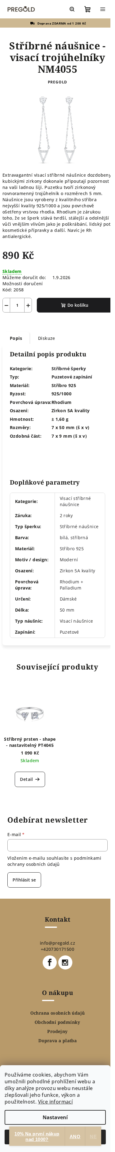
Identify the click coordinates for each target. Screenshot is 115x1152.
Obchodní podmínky (57, 1022)
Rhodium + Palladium (71, 585)
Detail (26, 779)
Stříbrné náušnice (79, 526)
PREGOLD (57, 82)
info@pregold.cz (57, 943)
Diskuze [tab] (46, 338)
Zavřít (35, 321)
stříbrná (79, 537)
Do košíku (77, 305)
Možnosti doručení (22, 283)
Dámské (68, 599)
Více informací (55, 1101)
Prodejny (57, 1031)
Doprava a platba (57, 1041)
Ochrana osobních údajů (57, 1013)
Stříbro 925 (72, 548)
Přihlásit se (24, 880)
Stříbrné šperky (69, 368)
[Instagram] (65, 962)
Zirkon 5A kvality (77, 571)
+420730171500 (57, 949)
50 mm (67, 610)
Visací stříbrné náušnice (75, 501)
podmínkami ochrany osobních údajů (54, 861)
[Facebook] (50, 962)
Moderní (69, 560)
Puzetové (69, 632)
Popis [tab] (16, 338)
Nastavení (55, 1117)
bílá (64, 537)
